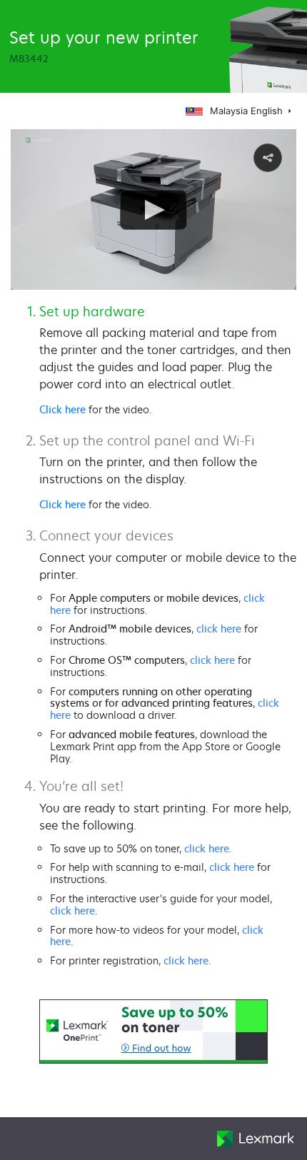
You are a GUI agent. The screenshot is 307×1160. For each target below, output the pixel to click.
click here (218, 628)
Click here (62, 409)
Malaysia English (248, 110)
